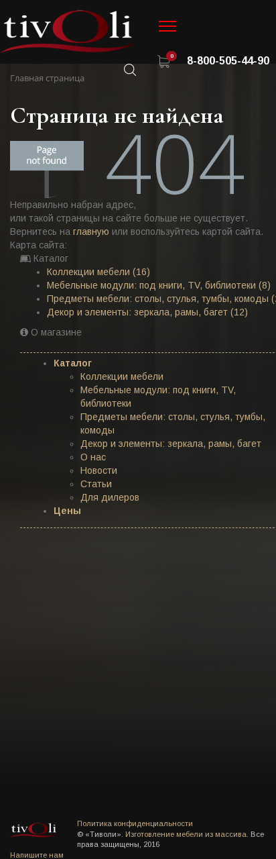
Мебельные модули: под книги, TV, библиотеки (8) (159, 285)
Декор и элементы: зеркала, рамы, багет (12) (147, 312)
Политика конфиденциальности (135, 823)
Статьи (96, 483)
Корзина (163, 61)
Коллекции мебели (121, 376)
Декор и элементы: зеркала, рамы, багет (170, 443)
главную (91, 231)
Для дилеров (109, 497)
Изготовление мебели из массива (186, 834)
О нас (93, 457)
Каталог (73, 363)
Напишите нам (37, 855)
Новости (98, 470)
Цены (67, 510)
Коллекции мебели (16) (98, 271)
